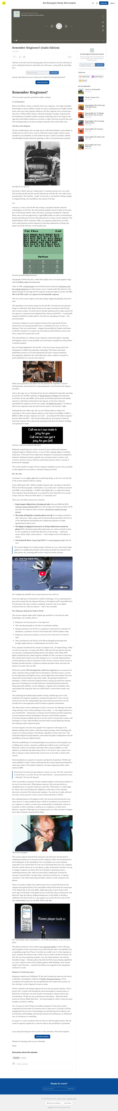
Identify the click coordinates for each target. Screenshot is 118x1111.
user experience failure (48, 947)
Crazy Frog (36, 540)
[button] (46, 26)
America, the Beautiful (92, 89)
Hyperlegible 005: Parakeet (94, 129)
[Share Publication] (96, 3)
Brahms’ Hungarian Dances (51, 979)
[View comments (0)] (103, 22)
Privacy (59, 1099)
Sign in (112, 3)
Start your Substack (54, 1103)
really (28, 478)
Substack (50, 1107)
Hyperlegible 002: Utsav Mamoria (93, 145)
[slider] (58, 40)
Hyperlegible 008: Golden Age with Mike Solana (95, 106)
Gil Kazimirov (19, 101)
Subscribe (104, 3)
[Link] (9, 92)
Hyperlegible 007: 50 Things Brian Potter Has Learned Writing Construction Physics (95, 114)
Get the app (67, 1103)
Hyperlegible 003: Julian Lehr (95, 137)
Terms (64, 1099)
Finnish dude (29, 286)
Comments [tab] (16, 1058)
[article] (92, 91)
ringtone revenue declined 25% (26, 507)
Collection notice (71, 1099)
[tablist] (19, 1058)
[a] (81, 91)
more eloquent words (57, 540)
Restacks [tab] (23, 1058)
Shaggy (55, 396)
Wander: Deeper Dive (92, 97)
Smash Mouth (45, 396)
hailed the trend (54, 403)
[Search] (93, 3)
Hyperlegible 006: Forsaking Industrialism (94, 122)
